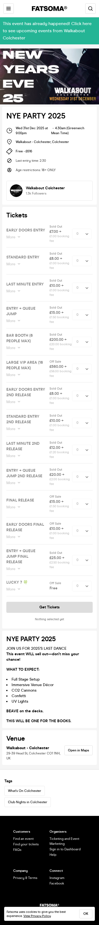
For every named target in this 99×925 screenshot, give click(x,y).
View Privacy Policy (37, 916)
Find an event (23, 839)
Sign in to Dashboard (65, 849)
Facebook (57, 883)
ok (85, 914)
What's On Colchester (24, 791)
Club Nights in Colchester (27, 802)
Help (53, 855)
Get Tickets (49, 607)
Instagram (57, 878)
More (10, 237)
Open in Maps (78, 750)
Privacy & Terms (25, 878)
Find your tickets (26, 844)
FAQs (17, 850)
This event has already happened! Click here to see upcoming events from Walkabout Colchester (47, 31)
